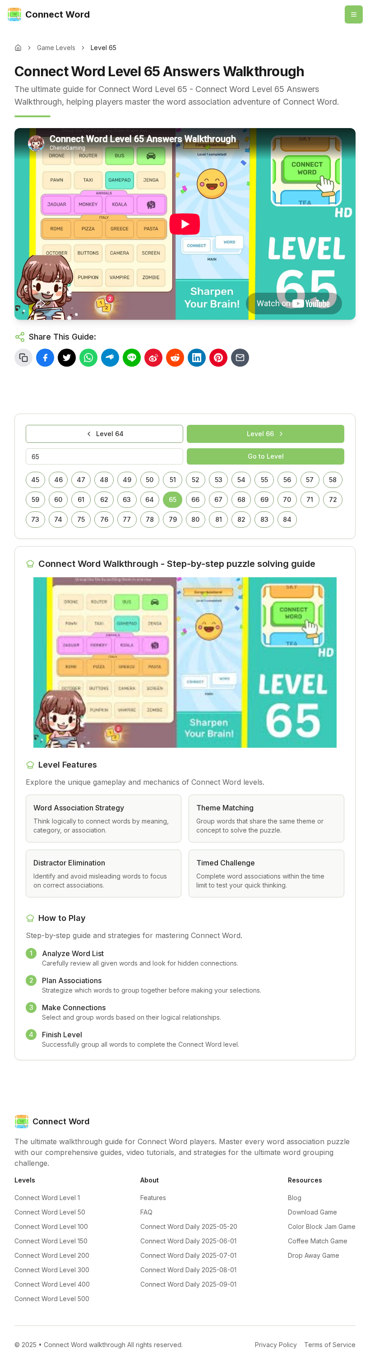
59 (35, 499)
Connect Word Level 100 (51, 1226)
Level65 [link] (103, 47)
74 (58, 519)
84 (287, 519)
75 (81, 519)
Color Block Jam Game (322, 1226)
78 (150, 519)
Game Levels (56, 47)
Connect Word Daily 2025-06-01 (188, 1241)
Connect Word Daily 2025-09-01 (188, 1284)
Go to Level (266, 456)
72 (333, 499)
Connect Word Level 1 (47, 1197)
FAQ (146, 1212)
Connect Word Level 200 (51, 1255)
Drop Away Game (313, 1255)
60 (58, 499)
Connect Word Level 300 (51, 1270)
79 (173, 519)
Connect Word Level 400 (52, 1284)
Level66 (260, 433)
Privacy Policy (276, 1344)
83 (264, 519)
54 (241, 479)
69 (264, 499)
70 (287, 499)
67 (218, 499)
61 (81, 499)
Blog (294, 1197)
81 (218, 519)
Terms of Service (330, 1344)
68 (241, 499)
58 (333, 479)
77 (127, 519)
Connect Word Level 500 (51, 1298)
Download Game (312, 1212)
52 (195, 479)
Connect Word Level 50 (49, 1212)
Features (153, 1197)
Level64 (110, 433)
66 (195, 499)
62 (104, 499)
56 (287, 479)
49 (127, 479)
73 (35, 519)
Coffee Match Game (317, 1241)
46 (58, 479)
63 (127, 499)
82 (241, 519)
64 (149, 499)
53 (218, 479)
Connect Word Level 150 (51, 1241)
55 (264, 479)
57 (310, 479)
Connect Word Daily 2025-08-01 (188, 1270)
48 (104, 479)
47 (81, 479)
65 (172, 499)
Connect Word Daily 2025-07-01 (188, 1255)
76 (104, 519)
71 (309, 499)
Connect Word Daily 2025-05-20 (188, 1226)
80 (195, 519)
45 (35, 479)
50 (149, 479)
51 (173, 479)
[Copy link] (23, 358)
